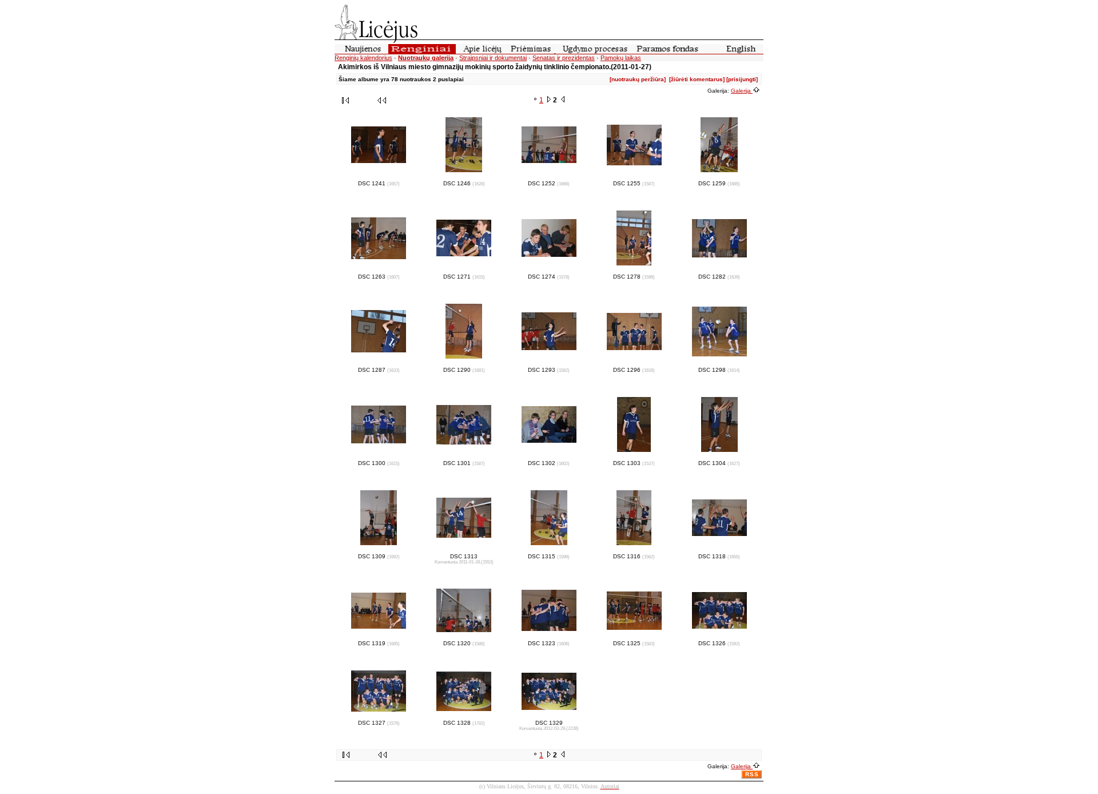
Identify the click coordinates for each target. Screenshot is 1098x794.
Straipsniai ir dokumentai (493, 57)
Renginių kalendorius (363, 57)
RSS (752, 774)
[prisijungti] (742, 79)
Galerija (742, 91)
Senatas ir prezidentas (563, 57)
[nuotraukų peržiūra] (638, 79)
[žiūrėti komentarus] (697, 79)
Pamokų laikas (620, 57)
